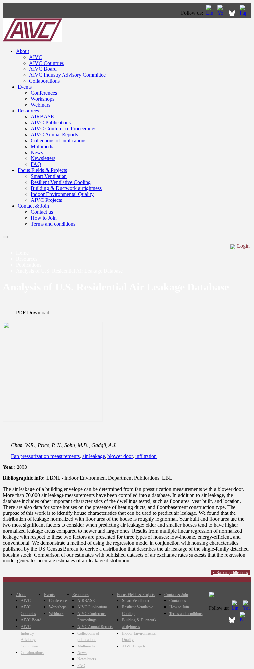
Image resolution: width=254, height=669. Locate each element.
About (22, 51)
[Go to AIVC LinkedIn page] (210, 13)
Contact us (42, 212)
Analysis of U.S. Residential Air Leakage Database (69, 271)
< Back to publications (230, 572)
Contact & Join (33, 206)
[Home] (32, 40)
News (37, 152)
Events (25, 87)
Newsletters (43, 158)
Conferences (44, 93)
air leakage (93, 456)
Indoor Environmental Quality (62, 194)
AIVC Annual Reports (54, 134)
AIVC (35, 57)
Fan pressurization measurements (45, 456)
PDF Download (32, 312)
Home (22, 253)
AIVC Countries (46, 63)
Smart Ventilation (49, 176)
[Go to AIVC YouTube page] (221, 13)
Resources (28, 110)
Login (243, 246)
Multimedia (43, 146)
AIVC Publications (51, 122)
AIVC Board (43, 69)
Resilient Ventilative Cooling (61, 182)
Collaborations (44, 81)
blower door (120, 456)
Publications (28, 265)
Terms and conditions (53, 224)
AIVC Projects (46, 200)
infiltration (146, 456)
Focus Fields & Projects (42, 170)
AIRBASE (42, 116)
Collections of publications (58, 140)
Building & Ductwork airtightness (66, 188)
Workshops (42, 99)
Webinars (40, 105)
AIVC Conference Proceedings (63, 128)
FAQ (36, 164)
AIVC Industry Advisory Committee (67, 75)
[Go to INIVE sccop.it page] (244, 13)
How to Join (44, 218)
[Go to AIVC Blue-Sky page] (232, 13)
